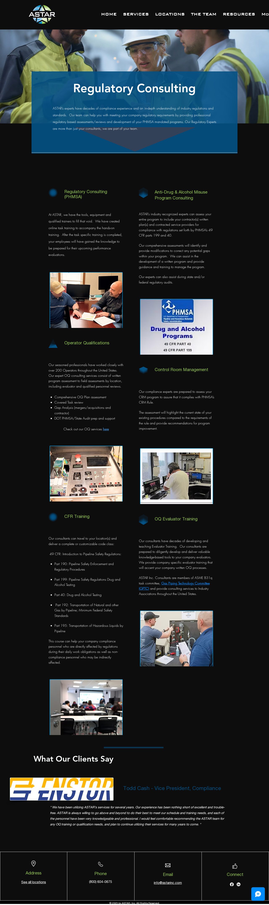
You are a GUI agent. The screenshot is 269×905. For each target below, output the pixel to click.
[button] (239, 14)
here (106, 429)
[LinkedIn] (238, 884)
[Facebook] (232, 884)
